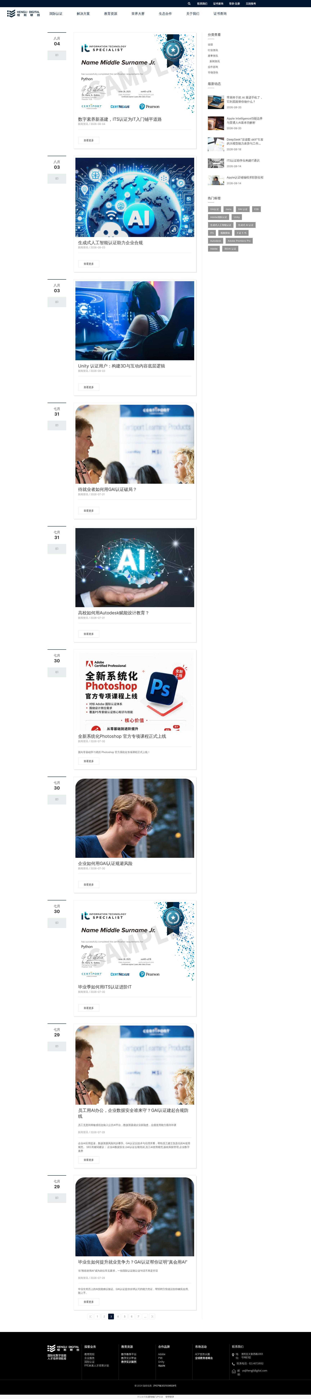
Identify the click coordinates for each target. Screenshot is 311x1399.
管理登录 (169, 1396)
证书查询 (218, 3)
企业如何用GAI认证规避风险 (105, 863)
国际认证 (55, 13)
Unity (161, 1361)
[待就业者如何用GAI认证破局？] (134, 444)
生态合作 (165, 13)
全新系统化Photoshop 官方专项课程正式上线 (122, 736)
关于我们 (192, 13)
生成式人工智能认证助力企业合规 (110, 242)
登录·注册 (234, 3)
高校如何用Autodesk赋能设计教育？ (113, 612)
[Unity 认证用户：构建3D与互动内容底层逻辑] (134, 320)
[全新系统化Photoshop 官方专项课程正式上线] (134, 691)
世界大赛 (138, 13)
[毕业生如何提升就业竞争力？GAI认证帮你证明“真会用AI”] (134, 1217)
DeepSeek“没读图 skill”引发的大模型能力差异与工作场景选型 (245, 143)
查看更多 (89, 140)
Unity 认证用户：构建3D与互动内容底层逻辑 (121, 366)
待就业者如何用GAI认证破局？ (107, 489)
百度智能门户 (152, 1396)
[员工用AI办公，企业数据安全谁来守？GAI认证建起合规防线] (134, 1065)
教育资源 (110, 13)
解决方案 (83, 13)
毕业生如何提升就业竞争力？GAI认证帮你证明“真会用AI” (132, 1262)
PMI (160, 1358)
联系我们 (202, 3)
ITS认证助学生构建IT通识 (243, 160)
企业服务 (89, 1358)
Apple (161, 1365)
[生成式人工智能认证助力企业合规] (134, 197)
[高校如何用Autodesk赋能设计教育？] (134, 567)
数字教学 (128, 1354)
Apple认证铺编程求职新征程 (245, 177)
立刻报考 (251, 3)
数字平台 (128, 1357)
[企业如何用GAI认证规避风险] (134, 818)
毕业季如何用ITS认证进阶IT (105, 987)
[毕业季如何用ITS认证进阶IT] (134, 941)
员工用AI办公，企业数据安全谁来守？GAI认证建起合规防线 (133, 1113)
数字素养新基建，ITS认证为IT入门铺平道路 (120, 119)
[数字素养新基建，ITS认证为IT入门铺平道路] (134, 74)
